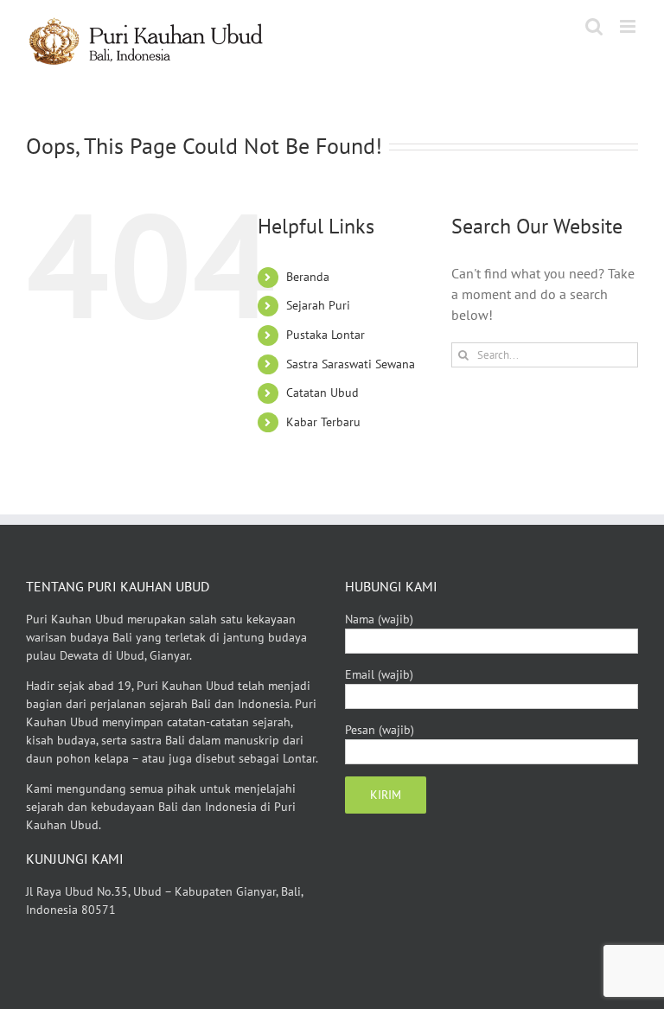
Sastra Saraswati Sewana (350, 364)
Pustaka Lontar (325, 334)
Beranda (307, 276)
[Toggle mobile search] (594, 26)
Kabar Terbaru (323, 422)
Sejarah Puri (318, 305)
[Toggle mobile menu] (629, 26)
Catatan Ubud (322, 392)
